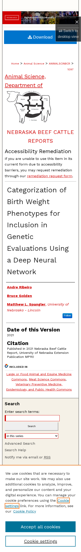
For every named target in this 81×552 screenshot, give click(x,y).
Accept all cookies (40, 526)
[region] (40, 508)
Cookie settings (40, 541)
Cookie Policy (24, 511)
